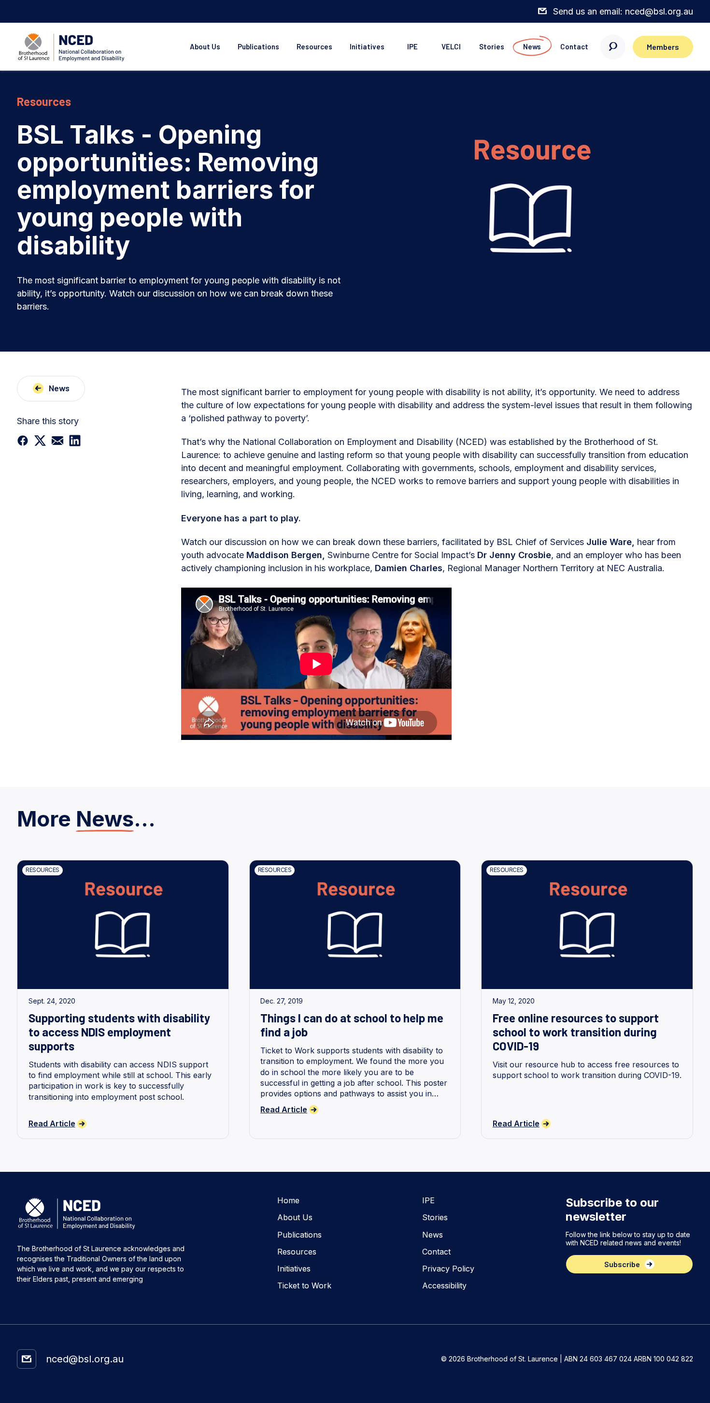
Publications (258, 46)
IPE (412, 46)
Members (663, 46)
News (532, 46)
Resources (314, 46)
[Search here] (612, 46)
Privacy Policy (448, 1268)
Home (288, 1200)
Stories (491, 46)
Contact (574, 46)
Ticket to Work (304, 1285)
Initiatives (367, 46)
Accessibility (444, 1285)
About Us (205, 46)
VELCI (451, 46)
